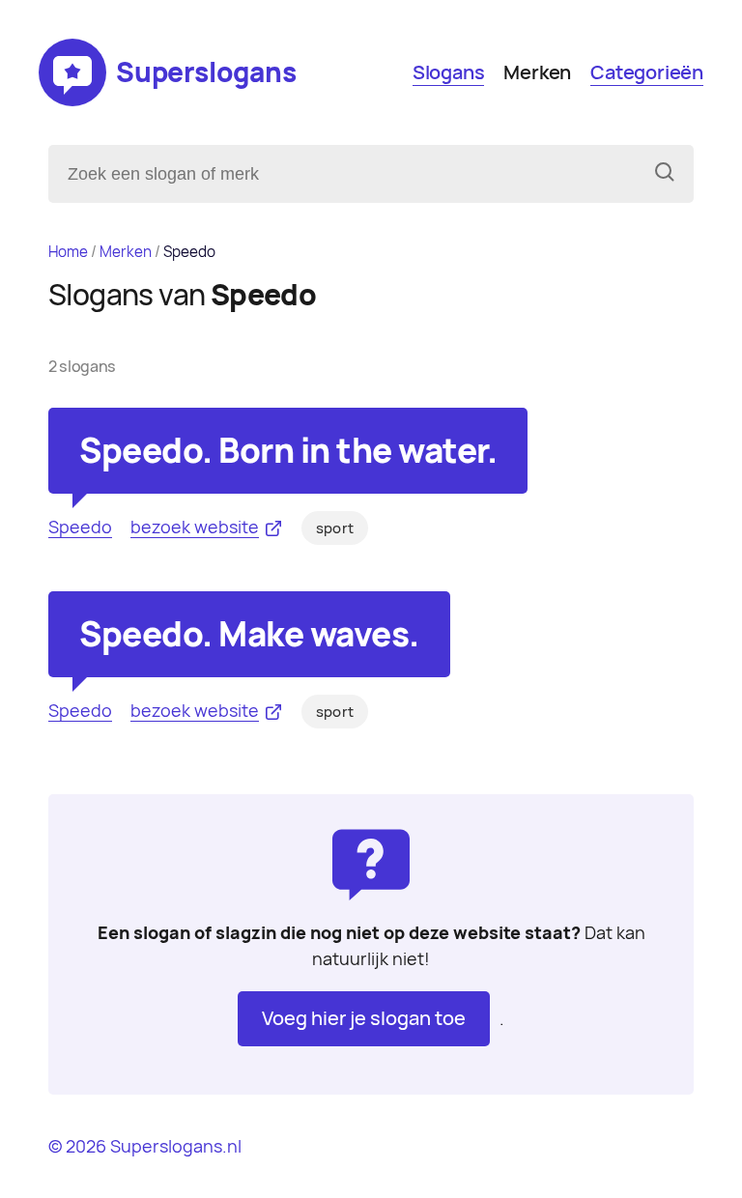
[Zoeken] (665, 174)
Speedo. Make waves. (249, 634)
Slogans (449, 72)
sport (335, 528)
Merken (537, 72)
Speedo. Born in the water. (288, 450)
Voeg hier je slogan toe (364, 1018)
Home (68, 252)
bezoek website (194, 527)
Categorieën (646, 72)
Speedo (80, 527)
